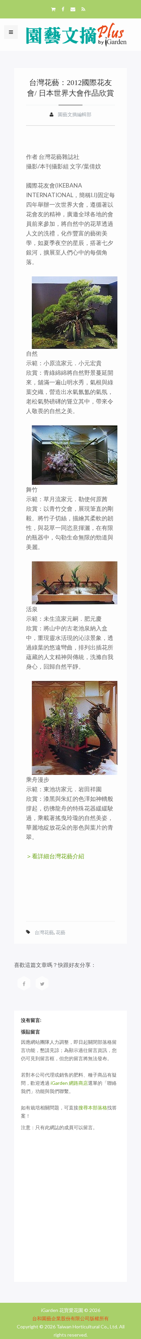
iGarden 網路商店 (69, 1083)
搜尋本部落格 (92, 1107)
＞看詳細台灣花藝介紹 (55, 856)
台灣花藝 (44, 932)
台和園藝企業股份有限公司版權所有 (70, 1318)
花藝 (60, 932)
